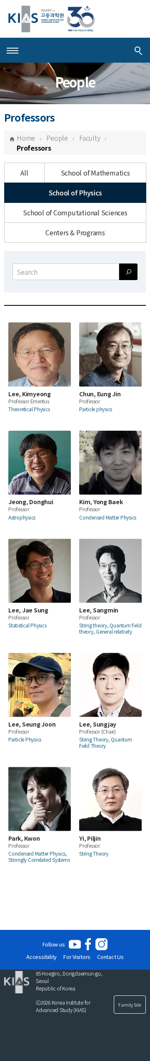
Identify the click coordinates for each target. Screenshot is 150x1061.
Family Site (129, 1004)
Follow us (53, 944)
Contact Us (110, 957)
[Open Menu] (12, 50)
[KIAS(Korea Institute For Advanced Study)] (51, 19)
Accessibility (41, 957)
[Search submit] (128, 271)
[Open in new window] (75, 944)
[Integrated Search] (138, 50)
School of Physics (75, 193)
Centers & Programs (75, 232)
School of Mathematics (95, 173)
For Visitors (76, 957)
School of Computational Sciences (75, 212)
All (24, 173)
